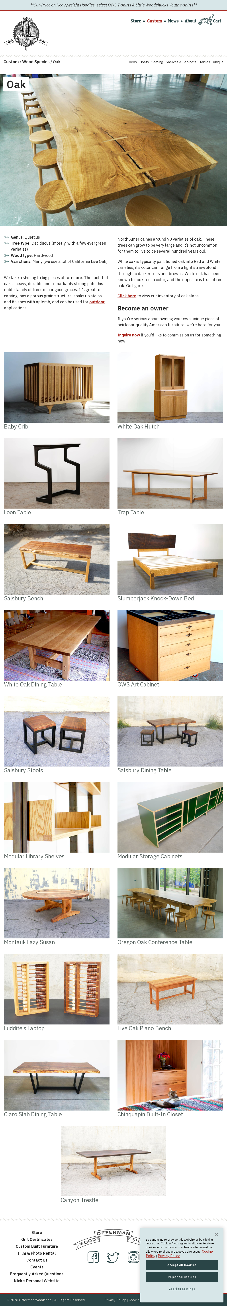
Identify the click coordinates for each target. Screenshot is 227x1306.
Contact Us (36, 1260)
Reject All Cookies (182, 1277)
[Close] (216, 1234)
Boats (144, 62)
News (173, 21)
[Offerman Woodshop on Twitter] (113, 1261)
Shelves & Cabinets (181, 62)
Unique (218, 62)
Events (36, 1267)
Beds (133, 62)
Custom (154, 21)
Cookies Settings (182, 1289)
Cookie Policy (139, 1300)
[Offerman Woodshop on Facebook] (93, 1261)
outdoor (97, 301)
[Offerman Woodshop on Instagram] (133, 1261)
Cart (217, 21)
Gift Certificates (37, 1239)
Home (11, 19)
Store (136, 21)
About (191, 21)
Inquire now (128, 335)
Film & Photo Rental (37, 1253)
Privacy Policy (115, 1300)
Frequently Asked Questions (36, 1273)
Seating (157, 62)
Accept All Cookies (181, 1265)
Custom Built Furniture (37, 1246)
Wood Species (36, 61)
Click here (126, 295)
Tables (204, 62)
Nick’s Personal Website (37, 1280)
